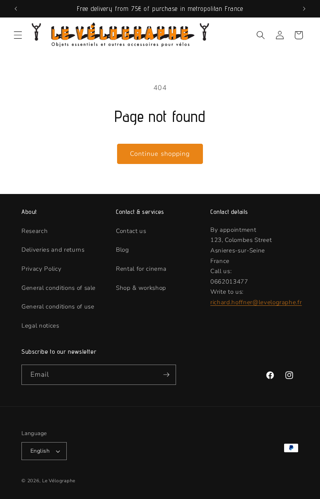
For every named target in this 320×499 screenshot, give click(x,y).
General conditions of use (57, 306)
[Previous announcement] (16, 8)
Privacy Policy (41, 268)
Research (34, 231)
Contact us (131, 231)
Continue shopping (160, 153)
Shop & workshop (141, 288)
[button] (18, 35)
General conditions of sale (58, 288)
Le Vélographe (58, 481)
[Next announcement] (304, 8)
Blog (122, 249)
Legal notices (40, 325)
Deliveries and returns (53, 249)
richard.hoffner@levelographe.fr (256, 302)
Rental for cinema (141, 268)
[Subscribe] (166, 375)
